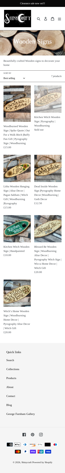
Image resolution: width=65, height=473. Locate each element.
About (9, 387)
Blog (9, 405)
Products (11, 378)
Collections (12, 369)
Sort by (7, 73)
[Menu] (59, 18)
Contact (10, 396)
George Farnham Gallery (20, 413)
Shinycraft (26, 462)
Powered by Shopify (42, 462)
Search (10, 360)
